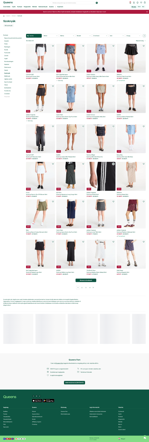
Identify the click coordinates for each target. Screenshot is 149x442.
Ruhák (6, 50)
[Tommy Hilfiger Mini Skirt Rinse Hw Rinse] (101, 138)
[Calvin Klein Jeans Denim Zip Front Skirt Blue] (70, 98)
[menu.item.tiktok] (39, 396)
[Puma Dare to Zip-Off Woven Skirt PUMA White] (40, 176)
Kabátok (6, 64)
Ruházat (19, 6)
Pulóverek (7, 52)
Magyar (123, 439)
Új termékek (6, 6)
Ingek (6, 58)
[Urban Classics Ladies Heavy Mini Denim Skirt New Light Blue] (101, 58)
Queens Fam (59, 363)
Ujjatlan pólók (8, 79)
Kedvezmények (43, 6)
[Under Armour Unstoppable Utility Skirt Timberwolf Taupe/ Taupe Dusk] (101, 98)
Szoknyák (7, 73)
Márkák (34, 6)
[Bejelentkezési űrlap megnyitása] (134, 2)
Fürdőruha (7, 91)
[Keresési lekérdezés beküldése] (97, 3)
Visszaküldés (6, 416)
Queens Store (35, 414)
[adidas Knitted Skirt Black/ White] (101, 176)
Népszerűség (140, 41)
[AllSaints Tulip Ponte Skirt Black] (131, 58)
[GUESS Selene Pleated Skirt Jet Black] (131, 98)
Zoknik (6, 55)
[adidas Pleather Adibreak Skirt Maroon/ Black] (131, 213)
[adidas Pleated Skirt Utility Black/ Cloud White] (40, 98)
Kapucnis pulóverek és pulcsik (13, 38)
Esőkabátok (7, 88)
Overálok (7, 93)
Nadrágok (7, 47)
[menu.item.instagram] (36, 396)
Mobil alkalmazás (65, 414)
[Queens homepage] (8, 2)
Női (143, 6)
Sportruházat (8, 82)
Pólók (6, 44)
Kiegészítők (27, 6)
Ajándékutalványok (37, 416)
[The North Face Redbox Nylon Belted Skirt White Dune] (101, 254)
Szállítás (5, 411)
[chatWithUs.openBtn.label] (144, 437)
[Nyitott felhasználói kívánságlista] (141, 2)
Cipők (14, 6)
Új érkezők (121, 411)
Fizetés (5, 414)
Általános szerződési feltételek (98, 411)
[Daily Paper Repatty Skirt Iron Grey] (131, 254)
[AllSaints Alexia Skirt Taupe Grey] (131, 176)
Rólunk (34, 411)
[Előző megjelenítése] (94, 287)
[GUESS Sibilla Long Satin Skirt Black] (70, 254)
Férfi (139, 6)
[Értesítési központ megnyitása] (137, 2)
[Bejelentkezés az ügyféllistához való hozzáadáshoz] (53, 46)
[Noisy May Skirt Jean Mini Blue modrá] (131, 138)
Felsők (6, 70)
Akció (119, 427)
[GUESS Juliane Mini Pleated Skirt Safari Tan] (70, 138)
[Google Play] (48, 400)
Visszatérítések (7, 419)
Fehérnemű (7, 67)
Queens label (121, 429)
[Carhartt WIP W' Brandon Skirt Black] (40, 138)
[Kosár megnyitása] (145, 2)
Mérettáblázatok (7, 421)
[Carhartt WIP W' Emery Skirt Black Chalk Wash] (40, 58)
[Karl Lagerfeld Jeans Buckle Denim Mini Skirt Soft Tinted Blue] (70, 58)
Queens (51, 6)
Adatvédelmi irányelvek (96, 414)
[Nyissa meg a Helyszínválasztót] (130, 2)
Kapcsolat (6, 427)
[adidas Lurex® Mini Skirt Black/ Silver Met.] (101, 213)
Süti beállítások (94, 416)
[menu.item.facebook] (33, 396)
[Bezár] (147, 12)
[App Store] (37, 400)
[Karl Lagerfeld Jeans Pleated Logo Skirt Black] (40, 254)
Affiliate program (36, 421)
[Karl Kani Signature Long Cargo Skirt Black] (70, 176)
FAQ (4, 424)
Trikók (6, 85)
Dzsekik (6, 41)
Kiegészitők (121, 419)
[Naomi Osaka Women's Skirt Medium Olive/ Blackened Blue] (40, 213)
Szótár (34, 419)
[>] (144, 35)
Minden (134, 6)
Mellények (7, 76)
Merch (120, 424)
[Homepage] (17, 397)
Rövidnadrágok (8, 61)
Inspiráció (60, 6)
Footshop (34, 424)
